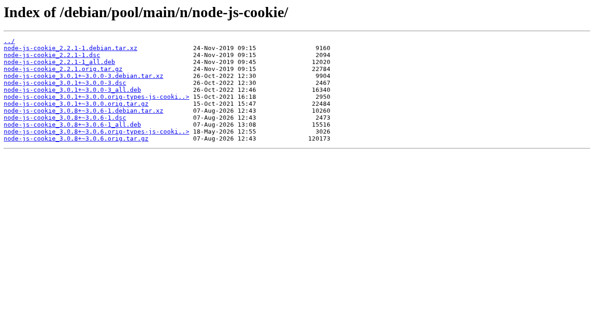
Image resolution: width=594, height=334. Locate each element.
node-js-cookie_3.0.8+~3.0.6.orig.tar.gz (76, 138)
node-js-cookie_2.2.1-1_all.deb (59, 61)
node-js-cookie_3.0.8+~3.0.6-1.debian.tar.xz (83, 110)
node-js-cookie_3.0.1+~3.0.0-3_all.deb (72, 89)
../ (9, 41)
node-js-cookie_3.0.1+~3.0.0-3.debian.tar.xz (83, 75)
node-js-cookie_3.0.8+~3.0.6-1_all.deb (72, 124)
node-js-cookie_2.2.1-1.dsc (52, 54)
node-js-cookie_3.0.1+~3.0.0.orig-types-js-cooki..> (96, 96)
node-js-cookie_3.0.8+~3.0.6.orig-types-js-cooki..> (96, 131)
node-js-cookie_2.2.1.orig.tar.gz (63, 68)
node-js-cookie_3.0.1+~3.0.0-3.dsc (65, 82)
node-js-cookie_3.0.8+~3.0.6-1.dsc (65, 117)
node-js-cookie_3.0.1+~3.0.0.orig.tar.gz (76, 103)
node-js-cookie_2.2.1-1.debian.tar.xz (70, 48)
